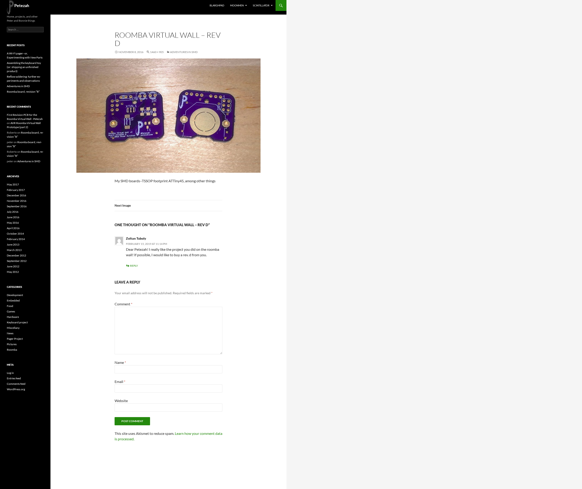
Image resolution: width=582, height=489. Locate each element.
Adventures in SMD (184, 52)
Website (121, 400)
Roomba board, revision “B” (23, 91)
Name (120, 362)
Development (15, 295)
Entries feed (14, 378)
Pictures (12, 344)
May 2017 (13, 184)
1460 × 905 (157, 52)
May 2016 (13, 222)
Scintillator (261, 5)
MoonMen (237, 5)
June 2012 (13, 266)
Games (11, 311)
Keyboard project (17, 322)
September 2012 (17, 261)
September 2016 (17, 206)
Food (10, 306)
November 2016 (16, 201)
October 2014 (15, 233)
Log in (10, 373)
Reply (134, 265)
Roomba (12, 349)
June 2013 (13, 244)
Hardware (13, 317)
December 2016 (16, 195)
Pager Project (15, 338)
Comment (123, 304)
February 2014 (16, 239)
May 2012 (13, 272)
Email (120, 381)
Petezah (21, 5)
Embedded (13, 300)
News (10, 333)
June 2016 (13, 217)
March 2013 (14, 250)
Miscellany (13, 327)
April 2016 (13, 228)
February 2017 (16, 190)
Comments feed (16, 383)
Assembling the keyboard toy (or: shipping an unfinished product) (24, 67)
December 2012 (16, 255)
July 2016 (12, 211)
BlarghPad (217, 5)
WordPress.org (16, 389)
